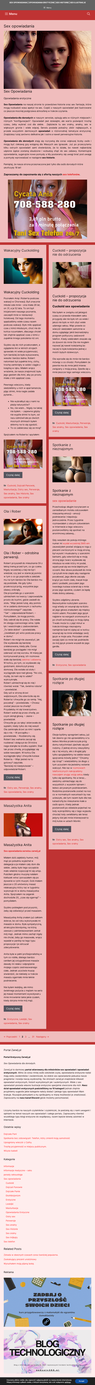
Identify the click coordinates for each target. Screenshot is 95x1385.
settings (68, 1382)
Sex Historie (22, 493)
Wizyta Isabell (10, 1151)
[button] (88, 14)
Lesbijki (23, 1019)
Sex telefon (9, 1241)
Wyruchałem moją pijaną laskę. (19, 1263)
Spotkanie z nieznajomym (62, 447)
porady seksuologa (13, 1174)
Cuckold (11, 485)
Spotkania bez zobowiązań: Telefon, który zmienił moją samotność (37, 1138)
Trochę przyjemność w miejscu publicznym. (25, 1146)
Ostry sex (23, 489)
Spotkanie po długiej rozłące (68, 681)
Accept (81, 1381)
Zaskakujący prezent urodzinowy (20, 1259)
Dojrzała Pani (10, 1134)
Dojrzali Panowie (25, 485)
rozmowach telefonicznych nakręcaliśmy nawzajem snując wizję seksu (68, 771)
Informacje (9, 1166)
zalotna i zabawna (31, 659)
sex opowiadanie (64, 501)
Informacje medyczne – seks (18, 1170)
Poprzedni (10, 1036)
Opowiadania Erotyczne (17, 1212)
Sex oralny (23, 497)
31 (33, 1036)
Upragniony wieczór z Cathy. (18, 1142)
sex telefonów (71, 174)
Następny (42, 1036)
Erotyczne (61, 665)
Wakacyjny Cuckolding (21, 250)
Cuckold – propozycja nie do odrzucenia (69, 252)
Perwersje (34, 489)
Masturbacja (10, 489)
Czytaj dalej (13, 475)
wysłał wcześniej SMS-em (76, 543)
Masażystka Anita (18, 806)
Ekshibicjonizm (13, 1195)
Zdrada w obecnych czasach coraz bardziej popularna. (31, 1255)
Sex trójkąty (12, 1237)
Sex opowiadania (74, 427)
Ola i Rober (12, 511)
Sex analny (9, 493)
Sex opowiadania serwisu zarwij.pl (22, 851)
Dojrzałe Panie (13, 1191)
